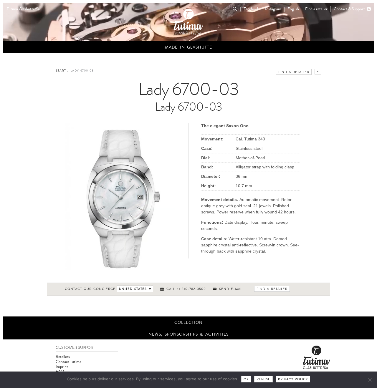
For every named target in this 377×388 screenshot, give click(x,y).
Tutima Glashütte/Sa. (24, 9)
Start (61, 70)
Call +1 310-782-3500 (186, 289)
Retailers (63, 356)
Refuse (263, 379)
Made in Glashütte (188, 47)
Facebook (251, 9)
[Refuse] (370, 380)
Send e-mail (231, 289)
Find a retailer (316, 9)
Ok (246, 379)
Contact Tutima (68, 361)
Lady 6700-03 (82, 70)
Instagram (273, 9)
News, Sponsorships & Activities (188, 334)
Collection (188, 322)
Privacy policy (293, 379)
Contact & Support (349, 9)
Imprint (62, 366)
